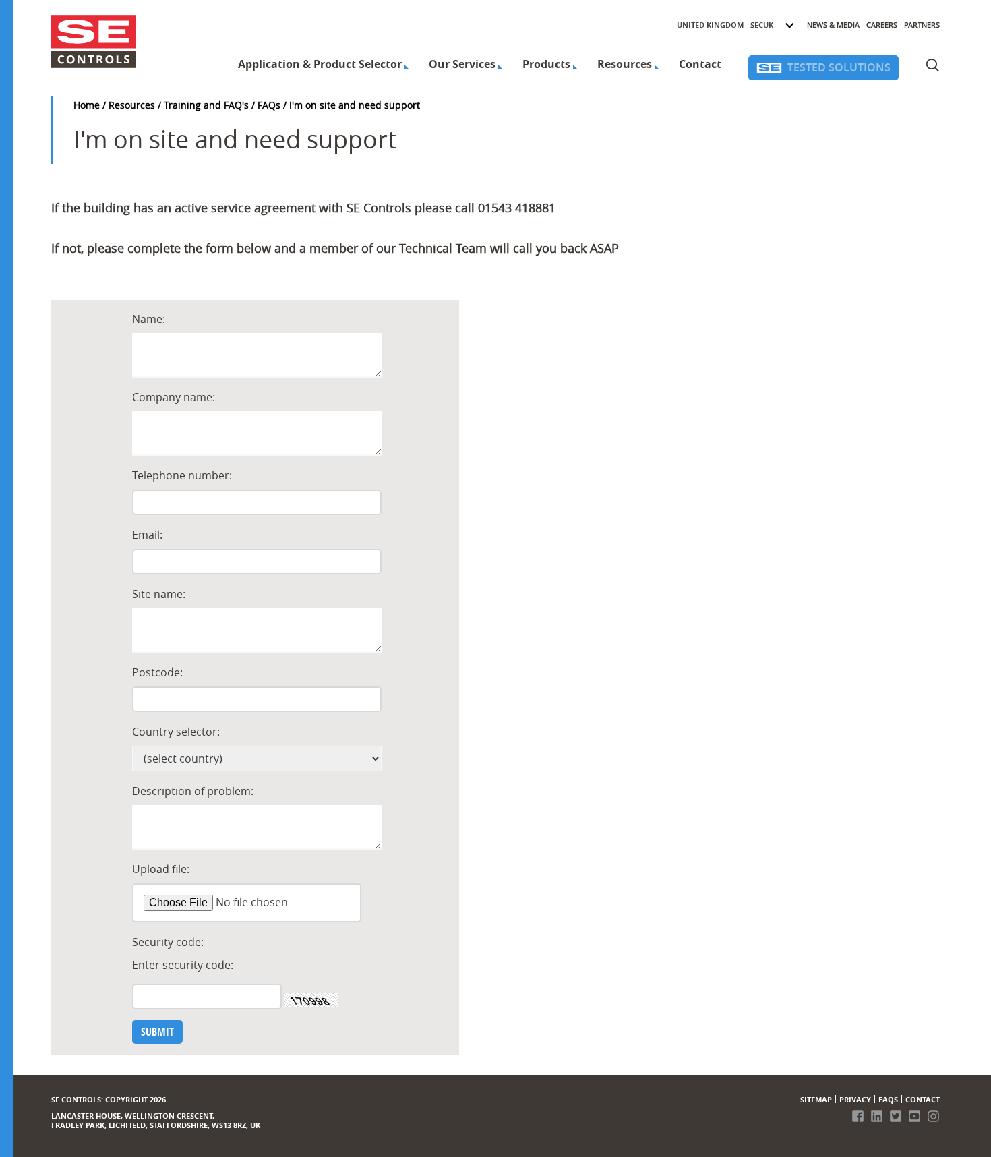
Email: (147, 534)
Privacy (855, 1099)
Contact (700, 64)
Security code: (168, 941)
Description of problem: (192, 790)
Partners (922, 25)
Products (546, 64)
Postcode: (157, 672)
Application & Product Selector (320, 64)
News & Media (833, 25)
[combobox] (735, 25)
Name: (148, 319)
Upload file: (160, 869)
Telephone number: (182, 475)
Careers (881, 25)
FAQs (269, 104)
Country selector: (176, 731)
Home (86, 104)
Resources (624, 64)
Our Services (462, 64)
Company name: (173, 397)
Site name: (158, 594)
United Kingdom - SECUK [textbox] (725, 25)
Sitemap (816, 1099)
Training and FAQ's (206, 104)
